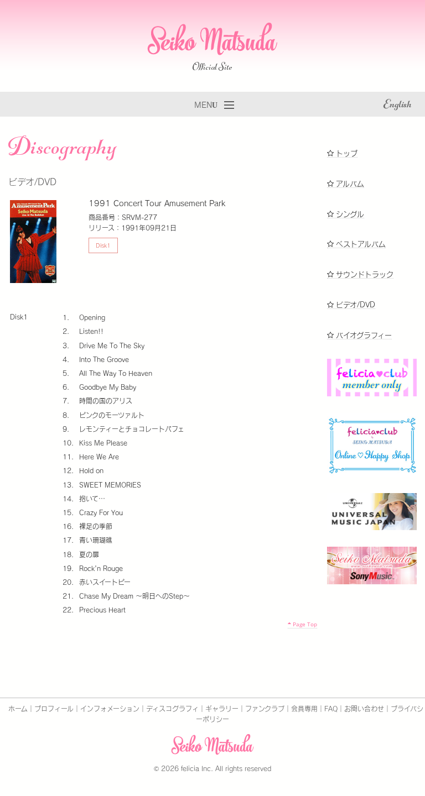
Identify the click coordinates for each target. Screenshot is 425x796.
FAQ (331, 708)
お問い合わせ (364, 708)
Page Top (304, 624)
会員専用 (304, 708)
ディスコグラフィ (172, 708)
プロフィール (54, 708)
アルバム (349, 183)
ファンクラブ (264, 708)
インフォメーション (109, 708)
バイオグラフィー (363, 335)
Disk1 (103, 245)
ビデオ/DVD (354, 304)
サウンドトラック (363, 274)
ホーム (18, 708)
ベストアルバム (360, 244)
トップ (345, 153)
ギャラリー (222, 708)
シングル (349, 214)
